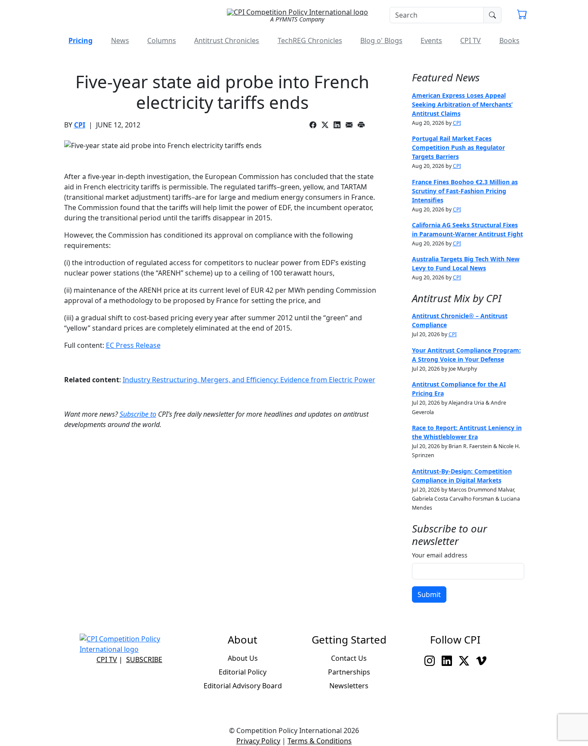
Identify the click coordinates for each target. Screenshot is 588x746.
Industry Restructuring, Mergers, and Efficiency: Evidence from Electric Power (249, 379)
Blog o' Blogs (381, 40)
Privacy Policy (258, 741)
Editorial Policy (242, 672)
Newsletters (348, 685)
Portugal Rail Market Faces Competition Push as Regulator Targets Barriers (458, 147)
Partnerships (349, 672)
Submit (429, 594)
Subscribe (144, 659)
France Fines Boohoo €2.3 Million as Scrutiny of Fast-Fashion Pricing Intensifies (465, 191)
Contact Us (349, 658)
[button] (522, 15)
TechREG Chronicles (310, 40)
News (120, 40)
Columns (161, 40)
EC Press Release (133, 345)
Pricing (80, 40)
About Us (243, 658)
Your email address (439, 555)
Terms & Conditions (320, 741)
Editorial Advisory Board (243, 685)
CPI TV (470, 40)
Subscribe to (138, 414)
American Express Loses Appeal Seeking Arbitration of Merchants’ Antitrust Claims (462, 104)
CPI (79, 125)
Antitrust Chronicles (226, 40)
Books (509, 40)
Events (431, 40)
